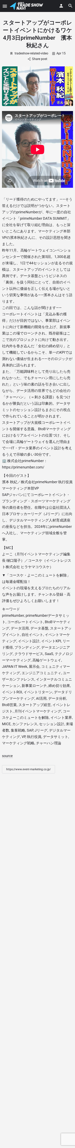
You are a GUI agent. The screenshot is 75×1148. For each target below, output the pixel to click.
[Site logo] (27, 6)
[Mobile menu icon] (5, 6)
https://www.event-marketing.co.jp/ (28, 769)
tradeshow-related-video (31, 53)
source (7, 756)
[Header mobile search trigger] (70, 5)
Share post (39, 59)
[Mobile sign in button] (61, 5)
